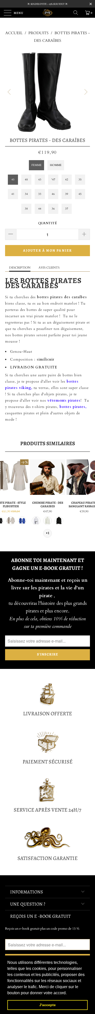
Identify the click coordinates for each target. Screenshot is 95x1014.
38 (26, 209)
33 (39, 194)
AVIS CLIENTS (49, 268)
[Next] (85, 92)
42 (66, 179)
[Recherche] (77, 12)
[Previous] (10, 92)
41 (12, 194)
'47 (53, 179)
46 (53, 194)
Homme (56, 165)
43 (39, 179)
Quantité (47, 223)
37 (66, 209)
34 (26, 194)
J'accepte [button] (47, 1005)
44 (39, 209)
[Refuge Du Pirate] (47, 13)
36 (53, 209)
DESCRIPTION (19, 268)
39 (66, 194)
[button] (68, 993)
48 (26, 179)
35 (80, 179)
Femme (36, 165)
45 (80, 194)
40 (12, 179)
